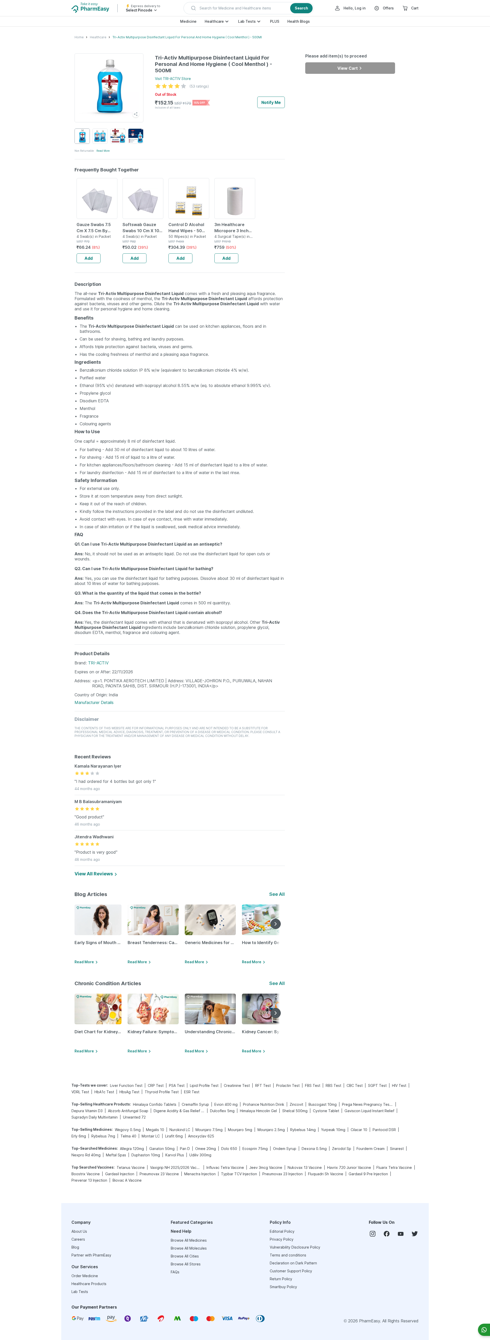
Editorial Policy (282, 1231)
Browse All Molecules (189, 1248)
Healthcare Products (88, 1284)
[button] (248, 8)
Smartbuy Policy (283, 1287)
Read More (103, 150)
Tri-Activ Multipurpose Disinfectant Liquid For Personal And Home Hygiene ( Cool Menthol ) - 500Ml (187, 37)
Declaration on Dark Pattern (293, 1263)
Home (79, 37)
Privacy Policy (281, 1239)
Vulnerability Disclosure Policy (295, 1247)
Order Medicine (84, 1276)
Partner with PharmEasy (91, 1255)
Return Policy (281, 1279)
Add (88, 258)
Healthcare (214, 21)
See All (277, 894)
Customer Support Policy (291, 1271)
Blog (75, 1247)
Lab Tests (247, 21)
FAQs (175, 1272)
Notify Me (271, 102)
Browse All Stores (186, 1264)
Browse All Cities (185, 1256)
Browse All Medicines (189, 1240)
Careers (78, 1239)
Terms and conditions (288, 1255)
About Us (79, 1231)
